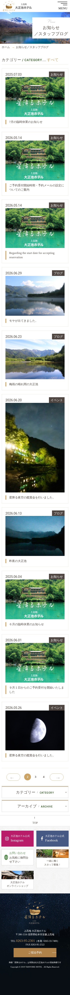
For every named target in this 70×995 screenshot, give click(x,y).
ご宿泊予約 (35, 952)
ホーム (6, 47)
